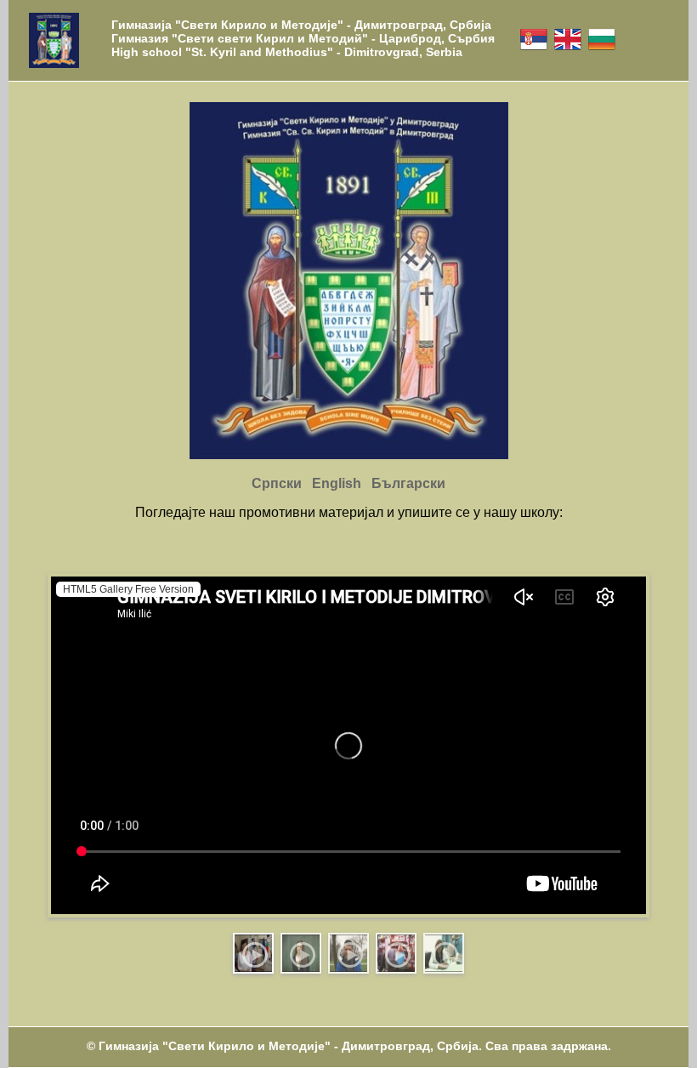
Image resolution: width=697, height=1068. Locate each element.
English (336, 483)
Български (408, 483)
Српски (277, 483)
